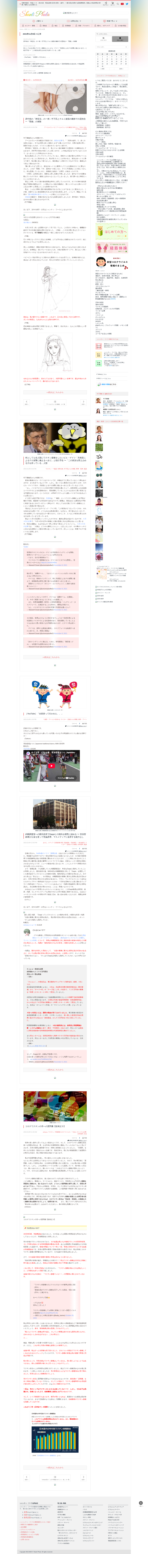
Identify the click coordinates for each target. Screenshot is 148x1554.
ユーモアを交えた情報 (103, 334)
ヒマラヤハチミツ (63, 1535)
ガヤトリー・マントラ (103, 135)
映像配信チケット (63, 1509)
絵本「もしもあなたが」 (65, 1517)
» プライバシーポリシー (27, 1529)
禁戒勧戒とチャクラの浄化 (106, 207)
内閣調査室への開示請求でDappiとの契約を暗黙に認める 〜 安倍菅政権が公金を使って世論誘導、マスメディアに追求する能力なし (54, 65)
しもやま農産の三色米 (89, 1514)
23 (102, 64)
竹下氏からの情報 (81, 129)
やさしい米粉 (87, 1517)
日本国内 (80, 844)
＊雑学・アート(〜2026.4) (51, 719)
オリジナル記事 (81, 1132)
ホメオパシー (100, 292)
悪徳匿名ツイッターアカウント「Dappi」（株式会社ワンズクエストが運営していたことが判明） (54, 937)
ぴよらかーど (87, 1533)
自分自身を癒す (102, 200)
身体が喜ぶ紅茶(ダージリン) (66, 1540)
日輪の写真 (99, 140)
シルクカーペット (88, 1530)
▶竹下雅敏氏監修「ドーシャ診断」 (108, 295)
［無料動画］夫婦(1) (102, 125)
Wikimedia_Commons (57, 115)
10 (107, 59)
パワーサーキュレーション (116, 1527)
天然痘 (48, 498)
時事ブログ (27, 29)
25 (112, 64)
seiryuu (45, 1132)
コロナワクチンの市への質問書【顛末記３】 (37, 73)
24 (107, 64)
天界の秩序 (99, 154)
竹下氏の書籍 (61, 1514)
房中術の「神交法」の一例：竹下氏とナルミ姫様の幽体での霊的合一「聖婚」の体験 (50, 41)
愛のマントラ (100, 138)
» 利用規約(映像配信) (26, 1537)
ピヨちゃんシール (88, 1535)
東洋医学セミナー (121, 402)
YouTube (26, 749)
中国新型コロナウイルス (62, 1132)
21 (126, 61)
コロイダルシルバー (102, 286)
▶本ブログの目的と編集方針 (112, 357)
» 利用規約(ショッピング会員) (29, 1534)
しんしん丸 (99, 323)
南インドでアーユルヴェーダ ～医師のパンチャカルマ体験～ (117, 575)
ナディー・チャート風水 (90, 1527)
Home (21, 29)
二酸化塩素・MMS (102, 290)
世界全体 (60, 469)
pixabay (58, 1122)
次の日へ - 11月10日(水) (76, 80)
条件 (110, 365)
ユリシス (98, 329)
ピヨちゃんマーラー (114, 1509)
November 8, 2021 (60, 565)
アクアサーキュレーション (116, 1530)
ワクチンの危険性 (101, 306)
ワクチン (48, 469)
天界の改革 (99, 152)
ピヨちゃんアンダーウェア (116, 1507)
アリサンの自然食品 (63, 1543)
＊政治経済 (81, 842)
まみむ (97, 331)
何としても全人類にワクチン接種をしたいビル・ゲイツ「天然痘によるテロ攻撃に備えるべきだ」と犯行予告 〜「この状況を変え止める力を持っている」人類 (55, 49)
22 (97, 64)
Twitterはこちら (102, 374)
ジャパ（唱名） (101, 142)
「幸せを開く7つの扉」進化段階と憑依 (111, 209)
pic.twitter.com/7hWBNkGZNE (41, 1059)
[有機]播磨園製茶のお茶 (90, 1512)
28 (126, 64)
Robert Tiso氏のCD (113, 1520)
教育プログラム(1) (106, 202)
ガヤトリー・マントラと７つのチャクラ (111, 194)
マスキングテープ (88, 1538)
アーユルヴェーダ (49, 127)
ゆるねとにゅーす (29, 925)
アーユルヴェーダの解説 (104, 156)
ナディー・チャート (63, 1522)
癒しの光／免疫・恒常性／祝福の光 (108, 144)
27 (121, 64)
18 (112, 61)
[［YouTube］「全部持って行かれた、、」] (55, 693)
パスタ (85, 1509)
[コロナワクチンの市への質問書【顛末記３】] (55, 1106)
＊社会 (81, 127)
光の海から (27, 222)
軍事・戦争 (79, 469)
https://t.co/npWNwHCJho (49, 1313)
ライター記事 (100, 311)
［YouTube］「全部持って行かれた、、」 (36, 57)
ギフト (110, 1535)
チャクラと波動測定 (102, 133)
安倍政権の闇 (58, 842)
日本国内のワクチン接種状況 (46, 1455)
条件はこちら (82, 135)
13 (121, 59)
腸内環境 (98, 288)
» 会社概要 (23, 1527)
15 (97, 61)
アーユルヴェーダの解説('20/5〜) (66, 127)
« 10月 (102, 69)
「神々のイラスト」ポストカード (67, 1533)
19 (116, 61)
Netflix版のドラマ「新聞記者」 (47, 853)
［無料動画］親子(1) (102, 127)
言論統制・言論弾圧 (70, 842)
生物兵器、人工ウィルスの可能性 (107, 309)
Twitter (25, 547)
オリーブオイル (87, 1507)
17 (107, 61)
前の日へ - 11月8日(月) (33, 80)
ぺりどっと (99, 315)
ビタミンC (99, 282)
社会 (85, 127)
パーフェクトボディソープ (116, 1525)
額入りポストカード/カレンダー (67, 1530)
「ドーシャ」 (106, 148)
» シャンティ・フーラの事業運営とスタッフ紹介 (35, 1522)
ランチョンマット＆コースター (92, 1525)
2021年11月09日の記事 (38, 29)
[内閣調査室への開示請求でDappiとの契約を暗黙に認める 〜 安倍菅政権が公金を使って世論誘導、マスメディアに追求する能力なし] (55, 814)
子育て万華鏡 (113, 581)
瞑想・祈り (99, 284)
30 (102, 66)
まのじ (45, 842)
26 (116, 64)
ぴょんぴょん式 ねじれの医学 (118, 570)
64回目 (27, 197)
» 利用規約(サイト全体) (27, 1532)
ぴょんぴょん (100, 317)
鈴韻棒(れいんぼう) (113, 1517)
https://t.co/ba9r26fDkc (49, 562)
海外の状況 (99, 304)
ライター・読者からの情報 (69, 719)
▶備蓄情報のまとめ (102, 299)
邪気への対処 (100, 146)
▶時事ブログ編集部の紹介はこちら (112, 415)
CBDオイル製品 (112, 1533)
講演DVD (60, 1512)
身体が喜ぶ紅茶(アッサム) (65, 1538)
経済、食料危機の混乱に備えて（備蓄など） (111, 297)
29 (97, 66)
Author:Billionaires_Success (51, 454)
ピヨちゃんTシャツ (88, 1540)
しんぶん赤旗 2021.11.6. (37, 1046)
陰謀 (85, 469)
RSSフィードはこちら (104, 378)
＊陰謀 (55, 469)
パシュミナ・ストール (114, 1512)
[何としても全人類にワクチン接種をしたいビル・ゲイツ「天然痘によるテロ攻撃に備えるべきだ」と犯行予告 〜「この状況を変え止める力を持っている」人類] (55, 437)
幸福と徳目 (101, 205)
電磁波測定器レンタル (114, 1540)
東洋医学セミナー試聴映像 (106, 192)
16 (102, 61)
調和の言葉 (61, 1525)
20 (121, 61)
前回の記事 (58, 140)
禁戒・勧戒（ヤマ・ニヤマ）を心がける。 (110, 114)
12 (116, 59)
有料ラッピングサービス (115, 1538)
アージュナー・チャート (65, 1520)
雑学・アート (82, 719)
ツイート (74, 133)
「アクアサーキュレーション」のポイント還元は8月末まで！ (41, 4)
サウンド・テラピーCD (115, 1514)
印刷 (85, 133)
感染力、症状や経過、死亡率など (107, 276)
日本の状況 (99, 302)
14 (126, 59)
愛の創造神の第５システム (38, 194)
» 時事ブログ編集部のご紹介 (29, 1524)
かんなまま (99, 319)
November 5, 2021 (60, 1062)
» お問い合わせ (24, 1539)
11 (111, 59)
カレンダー (61, 1527)
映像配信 (105, 404)
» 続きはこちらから (55, 392)
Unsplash (47, 115)
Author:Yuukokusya (63, 830)
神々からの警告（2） (104, 196)
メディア (51, 842)
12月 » (121, 69)
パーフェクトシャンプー (115, 1522)
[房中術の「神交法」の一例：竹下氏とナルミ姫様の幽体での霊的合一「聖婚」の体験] (55, 99)
